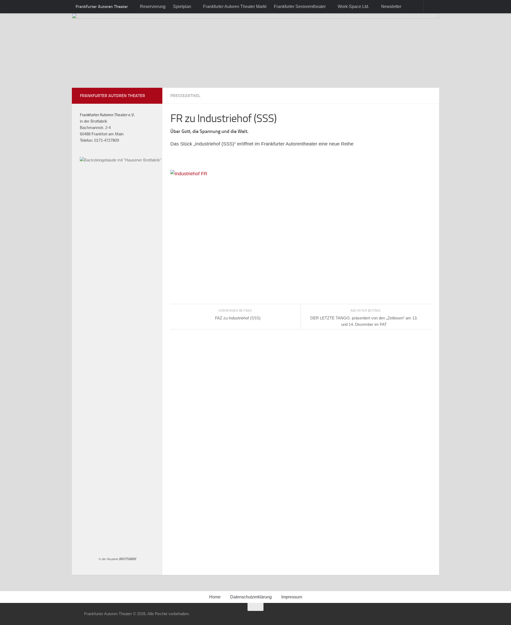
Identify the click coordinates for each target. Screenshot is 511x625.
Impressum (291, 597)
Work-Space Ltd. (353, 6)
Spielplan (182, 6)
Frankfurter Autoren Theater (102, 6)
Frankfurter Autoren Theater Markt (234, 6)
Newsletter (391, 6)
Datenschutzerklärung (251, 597)
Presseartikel (185, 95)
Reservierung (153, 6)
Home (215, 597)
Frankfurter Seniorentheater (300, 6)
